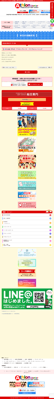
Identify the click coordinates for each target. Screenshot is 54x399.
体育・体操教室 (24, 22)
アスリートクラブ (49, 22)
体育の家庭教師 (17, 22)
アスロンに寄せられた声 (44, 371)
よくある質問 (35, 371)
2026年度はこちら (27, 99)
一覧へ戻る (27, 72)
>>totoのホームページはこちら (8, 311)
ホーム (7, 371)
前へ (45, 67)
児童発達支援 (50, 27)
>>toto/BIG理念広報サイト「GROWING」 (11, 313)
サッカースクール (32, 22)
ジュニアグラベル (43, 26)
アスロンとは (12, 371)
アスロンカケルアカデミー (35, 26)
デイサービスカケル (17, 26)
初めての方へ (19, 371)
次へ (9, 67)
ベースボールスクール (41, 22)
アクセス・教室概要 (27, 371)
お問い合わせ (26, 372)
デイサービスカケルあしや (26, 26)
